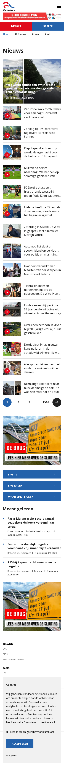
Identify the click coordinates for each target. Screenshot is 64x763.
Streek (48, 26)
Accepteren (20, 743)
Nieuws (16, 26)
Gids (5, 654)
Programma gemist (13, 659)
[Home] (16, 6)
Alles (5, 34)
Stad (47, 34)
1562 (46, 402)
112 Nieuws (20, 34)
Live (5, 648)
